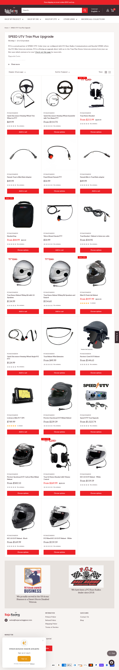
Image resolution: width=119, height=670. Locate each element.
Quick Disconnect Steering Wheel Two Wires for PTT (21, 117)
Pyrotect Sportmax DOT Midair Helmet (57, 418)
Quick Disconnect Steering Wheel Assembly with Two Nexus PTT (59, 117)
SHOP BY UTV (51, 19)
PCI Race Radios (12, 113)
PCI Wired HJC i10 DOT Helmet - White (58, 538)
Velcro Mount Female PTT (53, 236)
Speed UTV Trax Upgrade (89, 418)
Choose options (59, 132)
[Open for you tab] (111, 662)
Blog (82, 620)
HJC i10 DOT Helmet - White (90, 477)
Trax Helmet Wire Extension (54, 357)
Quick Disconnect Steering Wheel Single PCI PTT (23, 358)
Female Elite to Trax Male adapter (92, 177)
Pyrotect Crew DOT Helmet (90, 357)
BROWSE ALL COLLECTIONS (93, 19)
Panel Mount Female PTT (53, 177)
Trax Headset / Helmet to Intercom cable (94, 236)
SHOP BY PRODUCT (13, 19)
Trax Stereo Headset (87, 116)
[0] (112, 10)
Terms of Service (51, 627)
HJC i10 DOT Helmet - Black (17, 538)
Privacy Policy (50, 617)
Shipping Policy (51, 624)
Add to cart (23, 132)
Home (6, 28)
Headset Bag (11, 236)
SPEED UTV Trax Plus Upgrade (20, 28)
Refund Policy (50, 620)
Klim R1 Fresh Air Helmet (89, 295)
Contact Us (84, 617)
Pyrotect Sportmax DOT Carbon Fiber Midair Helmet (23, 478)
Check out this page (43, 52)
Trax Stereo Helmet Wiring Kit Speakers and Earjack (59, 296)
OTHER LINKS (69, 19)
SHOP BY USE (33, 19)
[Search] (85, 10)
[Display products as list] (110, 72)
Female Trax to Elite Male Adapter (19, 177)
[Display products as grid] (106, 72)
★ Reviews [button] (117, 337)
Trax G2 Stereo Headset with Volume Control (57, 478)
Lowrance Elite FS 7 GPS (15, 418)
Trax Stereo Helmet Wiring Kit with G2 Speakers (21, 296)
